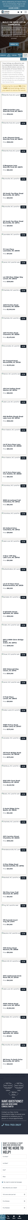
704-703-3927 (13, 1124)
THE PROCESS (8, 55)
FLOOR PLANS (14, 55)
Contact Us (14, 44)
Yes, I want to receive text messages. (13, 1182)
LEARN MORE (14, 8)
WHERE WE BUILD (20, 55)
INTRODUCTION (3, 55)
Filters (23, 59)
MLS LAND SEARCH (25, 55)
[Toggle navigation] (25, 12)
